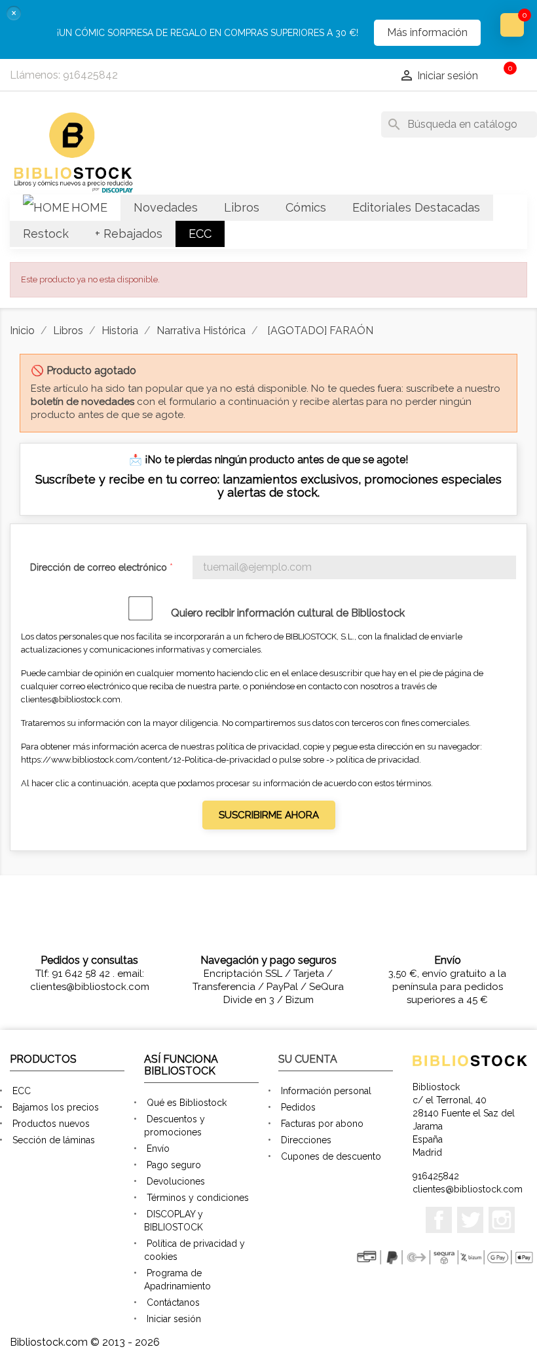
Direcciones (306, 1140)
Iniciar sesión (174, 1319)
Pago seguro (174, 1165)
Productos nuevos (51, 1123)
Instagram (502, 1220)
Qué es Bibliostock (187, 1102)
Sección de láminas (53, 1140)
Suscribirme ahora (269, 815)
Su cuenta (307, 1059)
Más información (427, 32)
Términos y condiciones (198, 1197)
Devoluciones (176, 1181)
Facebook (439, 1220)
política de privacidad (377, 760)
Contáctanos (173, 1302)
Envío (158, 1148)
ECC (21, 1091)
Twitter (470, 1220)
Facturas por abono (322, 1123)
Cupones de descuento (331, 1156)
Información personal (326, 1091)
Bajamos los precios (55, 1107)
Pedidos (298, 1107)
